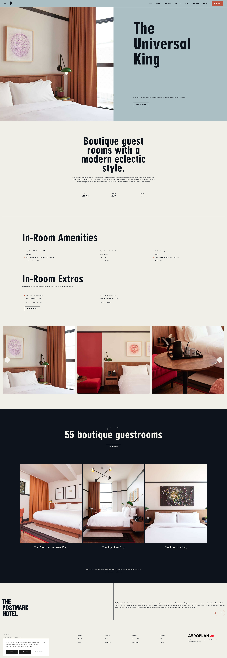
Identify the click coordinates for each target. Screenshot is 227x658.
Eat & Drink (167, 3)
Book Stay (217, 3)
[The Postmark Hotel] (15, 607)
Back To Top (222, 613)
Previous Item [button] (7, 360)
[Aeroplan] (205, 636)
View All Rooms (141, 105)
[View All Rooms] (57, 64)
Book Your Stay (32, 309)
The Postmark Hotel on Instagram (215, 613)
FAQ (161, 639)
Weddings (108, 642)
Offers (187, 3)
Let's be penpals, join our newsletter (114, 577)
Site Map (162, 635)
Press (79, 642)
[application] (26, 647)
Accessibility (135, 642)
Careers (80, 635)
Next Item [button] (219, 360)
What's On (178, 3)
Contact (205, 3)
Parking (162, 642)
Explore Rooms (113, 447)
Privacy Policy (136, 639)
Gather (158, 3)
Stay (150, 3)
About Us (80, 639)
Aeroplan (196, 3)
